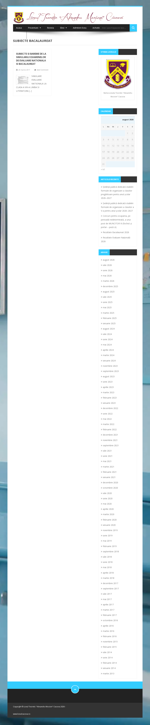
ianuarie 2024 (109, 360)
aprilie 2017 (108, 604)
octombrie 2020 (110, 487)
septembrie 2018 (111, 551)
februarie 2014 (110, 662)
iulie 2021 (107, 450)
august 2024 (109, 328)
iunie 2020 (107, 498)
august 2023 (109, 376)
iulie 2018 (107, 556)
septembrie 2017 (111, 588)
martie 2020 (108, 514)
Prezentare (33, 27)
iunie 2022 (107, 413)
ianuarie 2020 (109, 525)
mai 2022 (107, 419)
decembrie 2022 (110, 408)
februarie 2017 (110, 615)
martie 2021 (108, 466)
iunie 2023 (107, 381)
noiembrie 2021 (110, 440)
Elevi (62, 27)
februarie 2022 (110, 429)
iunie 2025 (107, 302)
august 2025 (109, 291)
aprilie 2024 (108, 350)
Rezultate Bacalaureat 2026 (116, 232)
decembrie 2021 (110, 434)
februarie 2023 (110, 397)
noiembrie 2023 (110, 365)
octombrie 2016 (110, 620)
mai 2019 (107, 540)
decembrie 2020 (110, 482)
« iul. (103, 169)
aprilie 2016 (108, 625)
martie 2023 (108, 392)
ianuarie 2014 (109, 668)
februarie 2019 (110, 546)
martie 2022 (108, 424)
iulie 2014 (107, 652)
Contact (20, 35)
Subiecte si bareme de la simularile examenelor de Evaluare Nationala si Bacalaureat (31, 58)
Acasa (19, 27)
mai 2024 (107, 344)
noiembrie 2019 (110, 530)
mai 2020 (107, 503)
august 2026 (109, 259)
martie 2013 (108, 673)
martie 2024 (108, 355)
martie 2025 (108, 312)
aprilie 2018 (108, 572)
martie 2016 (108, 631)
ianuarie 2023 (109, 403)
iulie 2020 (107, 493)
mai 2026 (107, 275)
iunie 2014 (107, 657)
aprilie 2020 (108, 509)
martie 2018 (108, 578)
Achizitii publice (100, 27)
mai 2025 (107, 307)
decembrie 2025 (110, 286)
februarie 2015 (110, 646)
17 (103, 151)
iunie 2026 (107, 270)
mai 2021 (107, 461)
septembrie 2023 (111, 371)
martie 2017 (108, 609)
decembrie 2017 (110, 583)
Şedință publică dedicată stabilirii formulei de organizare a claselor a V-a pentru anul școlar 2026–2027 (117, 207)
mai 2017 (107, 599)
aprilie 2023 (108, 387)
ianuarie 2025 (109, 323)
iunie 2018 (107, 562)
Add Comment (42, 70)
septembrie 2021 (111, 445)
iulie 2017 (107, 593)
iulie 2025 (107, 296)
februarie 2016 (110, 636)
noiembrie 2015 (110, 641)
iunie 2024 (107, 339)
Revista (50, 27)
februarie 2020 (110, 519)
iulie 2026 (107, 265)
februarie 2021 (110, 472)
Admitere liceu (79, 27)
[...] (30, 91)
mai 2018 (107, 567)
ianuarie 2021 (109, 477)
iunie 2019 (107, 535)
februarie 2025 (110, 318)
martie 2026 (108, 281)
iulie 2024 (107, 334)
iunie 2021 (107, 456)
